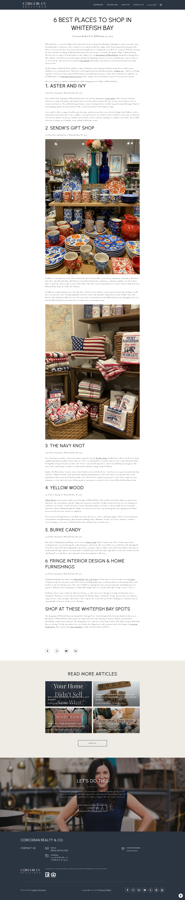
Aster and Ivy (110, 98)
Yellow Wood (50, 500)
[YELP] (150, 890)
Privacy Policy (105, 890)
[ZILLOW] (162, 890)
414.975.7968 (151, 5)
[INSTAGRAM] (133, 890)
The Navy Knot (101, 458)
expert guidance (76, 627)
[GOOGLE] (156, 890)
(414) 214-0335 (132, 850)
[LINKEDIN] (139, 890)
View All (92, 743)
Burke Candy (91, 542)
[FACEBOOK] (127, 890)
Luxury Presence (38, 890)
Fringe (132, 579)
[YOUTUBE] (145, 890)
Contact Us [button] (92, 808)
